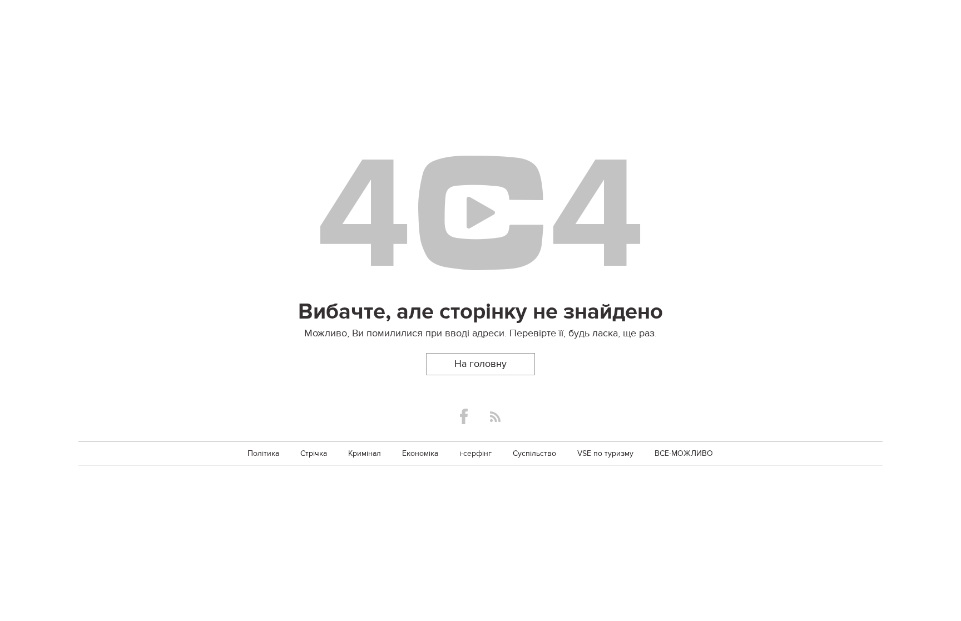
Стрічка (313, 453)
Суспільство (534, 453)
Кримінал (364, 453)
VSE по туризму (605, 453)
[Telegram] (495, 416)
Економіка (420, 453)
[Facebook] (464, 416)
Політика (263, 453)
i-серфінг (475, 453)
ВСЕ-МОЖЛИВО (684, 453)
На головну (480, 364)
